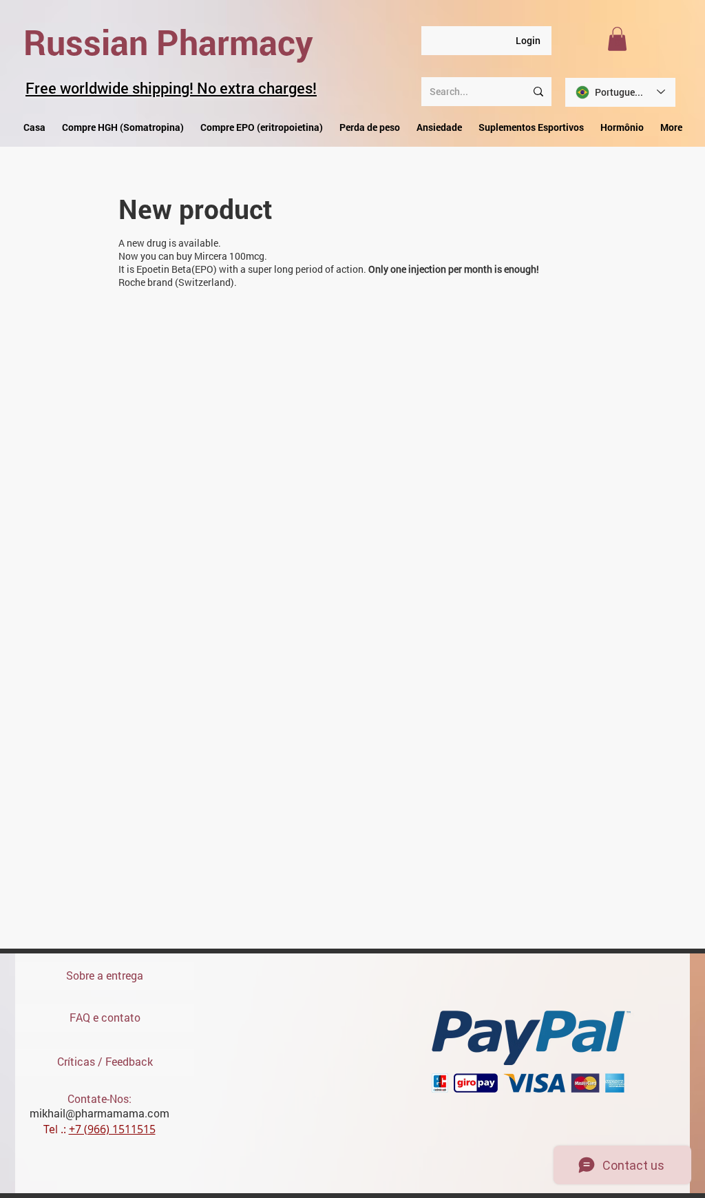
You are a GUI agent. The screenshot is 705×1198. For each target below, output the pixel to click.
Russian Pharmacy (168, 42)
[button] (617, 39)
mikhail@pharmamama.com (99, 1113)
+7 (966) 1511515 (112, 1129)
